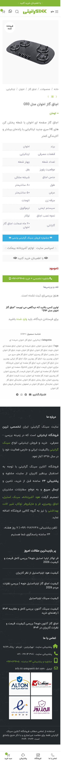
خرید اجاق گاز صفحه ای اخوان (27, 363)
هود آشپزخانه (31, 497)
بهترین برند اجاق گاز (43, 358)
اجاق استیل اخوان (44, 346)
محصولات (45, 89)
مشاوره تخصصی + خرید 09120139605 (30, 278)
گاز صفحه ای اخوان (34, 375)
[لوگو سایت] (34, 11)
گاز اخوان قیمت (27, 371)
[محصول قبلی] (56, 97)
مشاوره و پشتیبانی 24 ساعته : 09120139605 (29, 661)
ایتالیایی (10, 89)
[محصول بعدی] (48, 97)
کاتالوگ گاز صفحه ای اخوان (46, 371)
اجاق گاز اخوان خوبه (25, 350)
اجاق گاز (32, 89)
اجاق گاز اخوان (41, 350)
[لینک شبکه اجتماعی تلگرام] (17, 394)
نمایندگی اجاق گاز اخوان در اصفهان (37, 384)
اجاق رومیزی (50, 504)
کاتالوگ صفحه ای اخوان (16, 367)
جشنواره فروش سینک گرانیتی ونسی (30, 238)
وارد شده (21, 319)
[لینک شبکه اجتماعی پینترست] (26, 394)
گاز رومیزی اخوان (11, 371)
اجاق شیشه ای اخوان (26, 346)
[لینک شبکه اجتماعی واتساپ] (21, 394)
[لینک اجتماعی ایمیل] (30, 394)
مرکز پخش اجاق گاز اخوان (34, 380)
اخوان (21, 89)
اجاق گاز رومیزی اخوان (38, 354)
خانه (56, 89)
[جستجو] (17, 11)
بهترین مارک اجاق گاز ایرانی (22, 358)
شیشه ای (13, 340)
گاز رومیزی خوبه (51, 375)
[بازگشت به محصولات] (52, 97)
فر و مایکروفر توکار (28, 504)
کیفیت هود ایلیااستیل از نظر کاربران (37, 573)
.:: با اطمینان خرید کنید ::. (30, 3)
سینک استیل (11, 497)
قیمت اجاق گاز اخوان (37, 367)
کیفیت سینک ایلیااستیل (43, 598)
